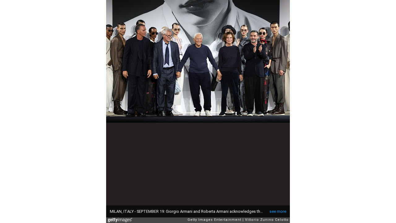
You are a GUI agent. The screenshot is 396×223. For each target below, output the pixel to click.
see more (277, 211)
